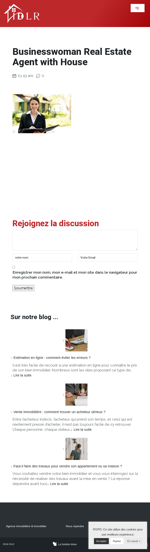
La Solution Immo (67, 544)
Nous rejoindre (75, 526)
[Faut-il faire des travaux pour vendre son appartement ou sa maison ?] (75, 449)
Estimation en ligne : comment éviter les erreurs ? (52, 358)
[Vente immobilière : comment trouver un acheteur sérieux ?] (75, 395)
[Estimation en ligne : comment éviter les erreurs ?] (75, 340)
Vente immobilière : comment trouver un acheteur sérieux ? (59, 412)
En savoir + (133, 541)
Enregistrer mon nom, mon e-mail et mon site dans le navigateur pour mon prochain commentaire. (74, 275)
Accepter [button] (101, 541)
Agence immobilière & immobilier (26, 526)
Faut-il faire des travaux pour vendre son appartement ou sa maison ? (67, 466)
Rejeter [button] (117, 541)
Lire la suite (22, 375)
